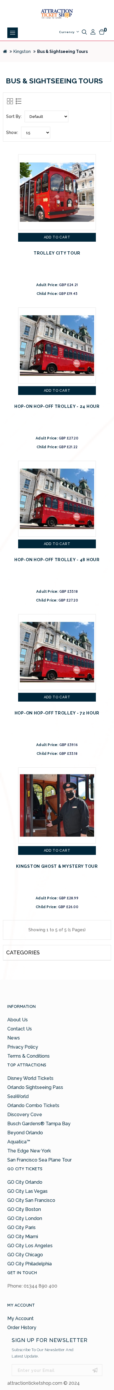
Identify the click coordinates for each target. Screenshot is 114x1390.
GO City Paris (21, 1227)
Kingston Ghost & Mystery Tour (57, 866)
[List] (17, 101)
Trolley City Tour (57, 253)
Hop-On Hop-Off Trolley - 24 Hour (56, 406)
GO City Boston (24, 1209)
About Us (17, 1020)
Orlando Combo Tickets (33, 1105)
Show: (12, 132)
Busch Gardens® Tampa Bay (38, 1123)
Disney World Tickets (30, 1078)
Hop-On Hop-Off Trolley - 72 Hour (57, 713)
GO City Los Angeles (30, 1245)
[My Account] (92, 32)
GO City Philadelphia (29, 1264)
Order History (21, 1327)
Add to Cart (57, 237)
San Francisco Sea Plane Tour (39, 1160)
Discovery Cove (24, 1114)
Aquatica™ (18, 1142)
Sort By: (14, 116)
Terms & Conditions (28, 1056)
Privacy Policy (22, 1047)
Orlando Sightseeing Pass (35, 1087)
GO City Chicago (25, 1254)
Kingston (22, 51)
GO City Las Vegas (27, 1191)
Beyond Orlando (25, 1132)
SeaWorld (18, 1096)
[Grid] (9, 101)
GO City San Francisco (31, 1200)
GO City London (24, 1218)
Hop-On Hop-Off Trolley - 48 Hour (56, 559)
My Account (20, 1318)
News (13, 1038)
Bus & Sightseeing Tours (62, 51)
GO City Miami (22, 1236)
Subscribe (95, 1370)
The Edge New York (29, 1151)
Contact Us (19, 1029)
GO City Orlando (24, 1182)
